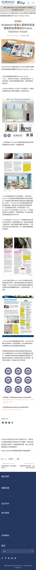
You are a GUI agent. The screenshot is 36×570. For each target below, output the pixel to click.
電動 (28, 35)
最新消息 (18, 21)
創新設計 (23, 35)
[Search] (28, 3)
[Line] (2, 558)
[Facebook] (6, 558)
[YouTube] (12, 558)
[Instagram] (9, 558)
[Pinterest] (15, 558)
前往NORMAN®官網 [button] (8, 451)
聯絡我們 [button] (27, 451)
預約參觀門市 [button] (19, 451)
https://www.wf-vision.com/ (12, 410)
